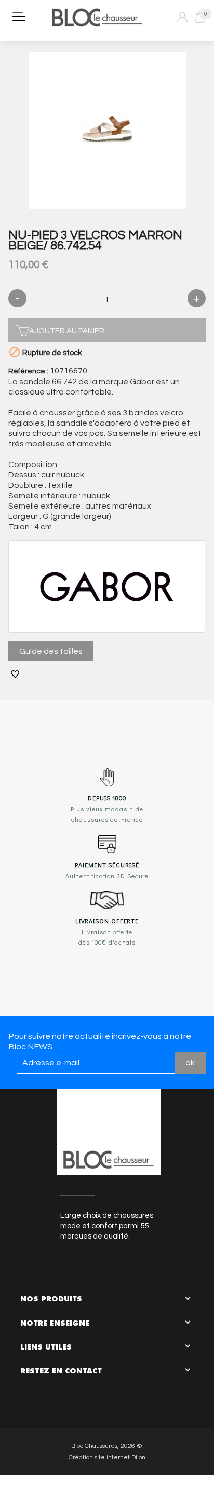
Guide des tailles (51, 651)
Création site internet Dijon (107, 1457)
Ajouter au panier (66, 331)
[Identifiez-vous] (182, 17)
